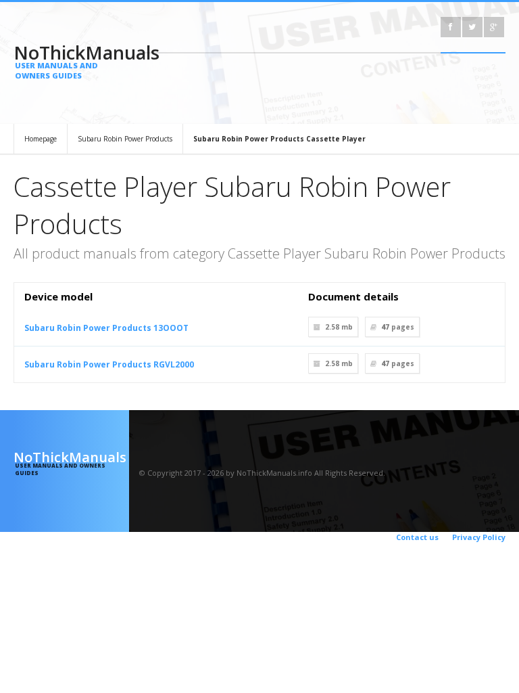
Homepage (40, 138)
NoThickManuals (71, 60)
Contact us (417, 537)
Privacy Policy (478, 537)
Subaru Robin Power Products (125, 138)
